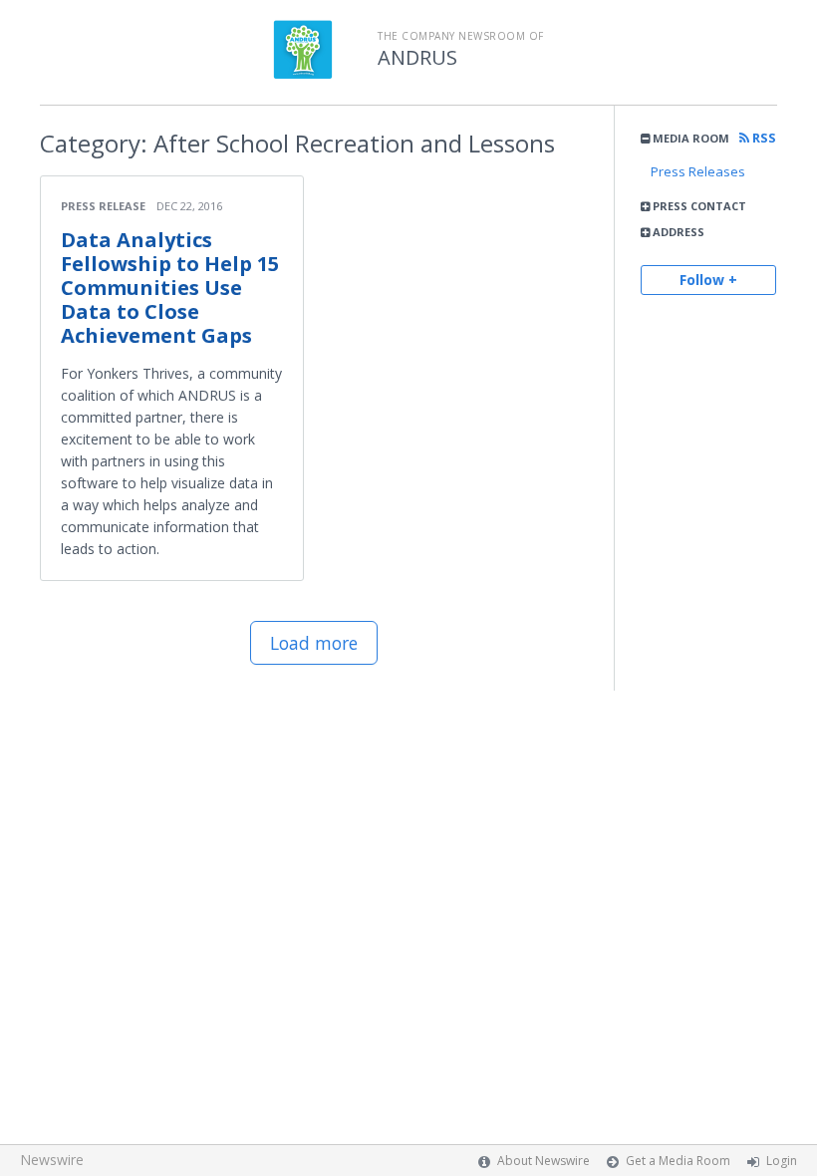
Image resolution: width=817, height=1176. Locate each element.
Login (781, 1160)
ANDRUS (417, 58)
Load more (314, 643)
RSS (762, 138)
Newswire (52, 1159)
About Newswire (543, 1160)
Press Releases (698, 171)
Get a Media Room (678, 1160)
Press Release (103, 205)
